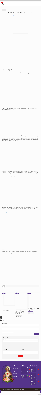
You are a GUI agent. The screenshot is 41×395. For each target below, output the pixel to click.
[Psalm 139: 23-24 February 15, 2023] (0, 391)
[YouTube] (36, 389)
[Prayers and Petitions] (2, 3)
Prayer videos (15, 373)
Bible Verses (14, 374)
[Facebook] (35, 389)
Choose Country (4, 323)
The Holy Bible (15, 378)
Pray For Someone (15, 368)
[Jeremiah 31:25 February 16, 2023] (40, 391)
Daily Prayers (14, 371)
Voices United (15, 376)
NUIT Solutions (22, 389)
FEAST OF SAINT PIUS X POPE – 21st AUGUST (7, 307)
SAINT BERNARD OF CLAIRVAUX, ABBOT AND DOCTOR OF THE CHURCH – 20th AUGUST (20, 312)
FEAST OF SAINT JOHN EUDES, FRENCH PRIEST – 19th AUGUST (33, 309)
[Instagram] (37, 389)
